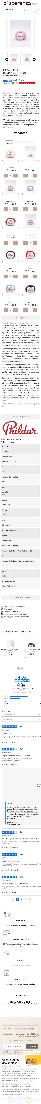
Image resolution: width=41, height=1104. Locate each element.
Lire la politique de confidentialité (12, 1094)
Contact (20, 961)
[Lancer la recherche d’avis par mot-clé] (40, 720)
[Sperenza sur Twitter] (17, 1010)
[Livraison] (6, 933)
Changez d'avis (20, 980)
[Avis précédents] (13, 899)
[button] (2, 156)
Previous (18, 668)
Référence (5, 439)
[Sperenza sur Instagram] (22, 1010)
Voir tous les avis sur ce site (22, 692)
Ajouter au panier (10, 659)
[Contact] (6, 914)
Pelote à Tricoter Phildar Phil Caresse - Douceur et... (31, 650)
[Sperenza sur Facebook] (19, 1010)
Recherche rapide (8, 142)
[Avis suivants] (30, 899)
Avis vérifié (7, 730)
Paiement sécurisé (20, 939)
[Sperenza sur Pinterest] (24, 1010)
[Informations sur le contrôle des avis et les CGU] (32, 688)
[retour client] (6, 973)
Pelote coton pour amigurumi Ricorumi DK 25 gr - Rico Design (9, 651)
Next (22, 668)
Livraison (20, 921)
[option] (10, 153)
